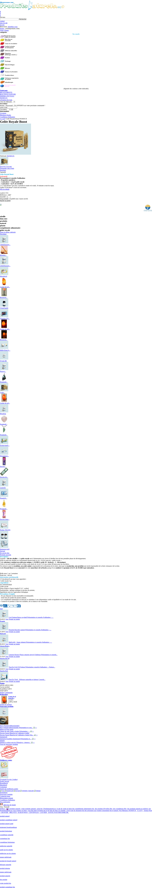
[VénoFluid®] (4, 306)
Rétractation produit (6, 798)
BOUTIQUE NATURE (8, 94)
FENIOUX (3, 98)
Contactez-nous (5, 796)
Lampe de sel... (5, 287)
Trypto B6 (3, 361)
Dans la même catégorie (8, 232)
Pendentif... (3, 382)
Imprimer (3, 170)
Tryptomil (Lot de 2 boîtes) (9, 779)
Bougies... (3, 255)
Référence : (4, 195)
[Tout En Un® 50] (4, 667)
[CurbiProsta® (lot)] (4, 539)
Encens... (3, 466)
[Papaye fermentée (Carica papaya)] (4, 369)
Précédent (3, 234)
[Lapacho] (4, 486)
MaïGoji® (3, 633)
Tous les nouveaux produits (9, 744)
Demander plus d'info (7, 168)
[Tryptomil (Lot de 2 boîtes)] (4, 769)
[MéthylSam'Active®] (4, 348)
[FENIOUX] (148, 211)
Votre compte (4, 30)
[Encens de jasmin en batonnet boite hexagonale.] (4, 475)
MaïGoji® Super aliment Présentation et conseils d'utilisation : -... (30, 642)
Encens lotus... (5, 519)
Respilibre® (4, 783)
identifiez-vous (12, 27)
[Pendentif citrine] (4, 507)
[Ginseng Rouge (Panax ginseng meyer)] (4, 655)
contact (2, 21)
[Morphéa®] (4, 274)
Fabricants (4, 90)
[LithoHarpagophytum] (4, 243)
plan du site (3, 23)
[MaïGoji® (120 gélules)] (4, 642)
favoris (2, 25)
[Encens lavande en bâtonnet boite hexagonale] (4, 465)
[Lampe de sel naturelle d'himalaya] (4, 285)
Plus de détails (4, 189)
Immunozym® (5, 549)
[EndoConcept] (4, 778)
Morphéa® (3, 276)
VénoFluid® (4, 308)
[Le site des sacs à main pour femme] (5, 807)
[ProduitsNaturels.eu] (32, 10)
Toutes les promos (6, 704)
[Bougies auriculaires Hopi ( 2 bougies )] (4, 253)
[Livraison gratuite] (9, 758)
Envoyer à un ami (6, 166)
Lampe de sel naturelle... (12, 697)
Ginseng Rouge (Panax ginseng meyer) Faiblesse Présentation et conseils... (33, 655)
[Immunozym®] (4, 547)
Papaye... (3, 371)
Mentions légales (5, 115)
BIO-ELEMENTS (6, 92)
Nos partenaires (5, 802)
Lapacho (3, 488)
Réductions (4, 694)
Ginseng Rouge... (5, 646)
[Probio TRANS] (4, 528)
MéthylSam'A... (5, 350)
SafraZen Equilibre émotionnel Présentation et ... (16, 739)
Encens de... (4, 477)
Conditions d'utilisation (7, 117)
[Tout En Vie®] (4, 679)
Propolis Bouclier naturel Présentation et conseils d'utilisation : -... (30, 630)
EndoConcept (4, 781)
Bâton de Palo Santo (6, 729)
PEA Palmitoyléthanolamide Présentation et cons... (16, 727)
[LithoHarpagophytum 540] (4, 264)
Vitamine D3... (5, 318)
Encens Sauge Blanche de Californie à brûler (14, 733)
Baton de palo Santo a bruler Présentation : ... (15, 731)
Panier (2, 683)
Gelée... (2, 392)
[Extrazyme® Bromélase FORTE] (4, 443)
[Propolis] (4, 630)
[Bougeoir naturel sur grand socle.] (4, 295)
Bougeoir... (3, 297)
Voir (6, 619)
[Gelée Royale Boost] (4, 165)
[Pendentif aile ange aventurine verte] (4, 433)
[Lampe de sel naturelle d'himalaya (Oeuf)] (4, 401)
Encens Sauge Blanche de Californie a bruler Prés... (17, 735)
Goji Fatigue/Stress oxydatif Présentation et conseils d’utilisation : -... (31, 617)
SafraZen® (3, 737)
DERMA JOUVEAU (7, 96)
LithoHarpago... (5, 245)
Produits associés (5, 555)
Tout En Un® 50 (4, 658)
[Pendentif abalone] (4, 380)
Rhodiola (3, 414)
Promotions (3, 792)
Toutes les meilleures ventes (9, 789)
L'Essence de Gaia (6, 100)
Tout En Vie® (4, 671)
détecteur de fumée (10, 805)
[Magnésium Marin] (4, 454)
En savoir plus (4, 553)
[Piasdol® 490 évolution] (4, 496)
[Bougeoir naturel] (4, 338)
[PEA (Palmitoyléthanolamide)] (4, 715)
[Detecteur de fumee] (2, 805)
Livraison (3, 113)
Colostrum (3, 787)
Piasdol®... (3, 498)
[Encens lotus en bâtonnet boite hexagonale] (4, 517)
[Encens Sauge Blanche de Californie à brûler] (4, 724)
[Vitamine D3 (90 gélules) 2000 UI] (4, 317)
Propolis (2, 621)
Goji (1, 609)
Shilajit (2, 741)
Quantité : (3, 197)
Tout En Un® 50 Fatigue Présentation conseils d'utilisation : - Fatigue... (32, 667)
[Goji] (4, 617)
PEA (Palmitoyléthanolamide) (9, 726)
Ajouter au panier (14, 619)
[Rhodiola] (4, 412)
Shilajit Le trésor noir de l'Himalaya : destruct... (15, 742)
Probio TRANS (5, 530)
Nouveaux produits (6, 706)
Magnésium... (4, 456)
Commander (9, 692)
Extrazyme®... (5, 445)
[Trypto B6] (4, 359)
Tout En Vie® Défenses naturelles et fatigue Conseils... (27, 679)
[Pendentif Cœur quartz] (4, 422)
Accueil (2, 119)
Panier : (2, 28)
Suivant (2, 551)
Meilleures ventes (6, 760)
